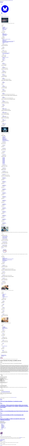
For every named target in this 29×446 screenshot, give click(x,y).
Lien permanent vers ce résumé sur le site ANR (5, 391)
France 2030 (2, 427)
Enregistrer (1, 445)
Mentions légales (2, 424)
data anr (2, 428)
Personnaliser (1, 440)
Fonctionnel (1, 441)
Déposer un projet (1, 1)
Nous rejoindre (1, 2)
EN (1, 4)
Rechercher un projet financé (4, 355)
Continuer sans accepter (2, 439)
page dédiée (20, 437)
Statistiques (1, 443)
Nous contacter (1, 429)
